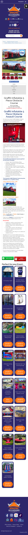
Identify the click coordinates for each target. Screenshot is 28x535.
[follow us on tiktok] (18, 24)
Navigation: (21, 1)
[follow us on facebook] (10, 24)
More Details (20, 316)
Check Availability (21, 259)
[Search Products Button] (21, 36)
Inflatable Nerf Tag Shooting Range (20, 364)
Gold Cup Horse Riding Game (8, 336)
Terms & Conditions (10, 526)
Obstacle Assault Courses (12, 41)
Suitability (14, 89)
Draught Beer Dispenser (20, 308)
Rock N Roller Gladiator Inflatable (8, 448)
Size (14, 87)
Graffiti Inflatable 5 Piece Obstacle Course (13, 42)
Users (14, 91)
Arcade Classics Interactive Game (20, 280)
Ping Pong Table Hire (20, 420)
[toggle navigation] (25, 2)
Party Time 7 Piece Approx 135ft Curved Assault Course (8, 421)
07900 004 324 (14, 32)
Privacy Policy (16, 524)
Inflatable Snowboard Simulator (8, 392)
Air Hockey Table (8, 280)
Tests (14, 93)
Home (4, 41)
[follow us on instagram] (13, 24)
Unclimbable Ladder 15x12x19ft (8, 476)
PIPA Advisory (8, 524)
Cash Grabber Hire (8, 308)
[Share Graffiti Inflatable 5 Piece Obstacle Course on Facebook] (14, 81)
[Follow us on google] (15, 24)
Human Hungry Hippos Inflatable (20, 336)
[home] (2, 2)
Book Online (9, 258)
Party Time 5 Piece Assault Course (20, 392)
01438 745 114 (14, 31)
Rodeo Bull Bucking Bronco (20, 448)
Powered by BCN (23, 532)
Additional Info (14, 86)
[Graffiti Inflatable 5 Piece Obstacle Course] (14, 61)
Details (14, 84)
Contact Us (19, 526)
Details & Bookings (8, 288)
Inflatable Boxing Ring (8, 364)
